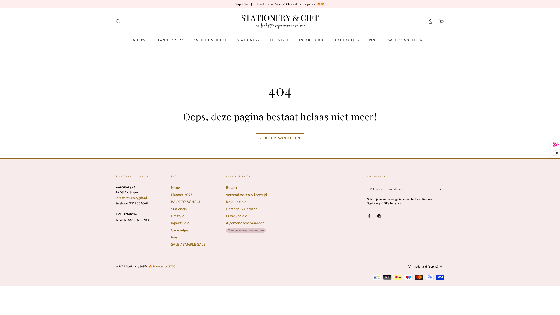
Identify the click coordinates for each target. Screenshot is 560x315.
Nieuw (176, 188)
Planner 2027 (181, 195)
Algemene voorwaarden (245, 223)
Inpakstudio (180, 223)
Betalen (232, 188)
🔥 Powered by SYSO (162, 266)
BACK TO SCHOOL (186, 202)
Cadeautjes (180, 230)
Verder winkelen (280, 138)
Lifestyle (177, 216)
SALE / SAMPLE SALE (188, 244)
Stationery (179, 209)
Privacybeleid (236, 216)
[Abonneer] (441, 189)
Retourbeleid (236, 202)
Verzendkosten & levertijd (246, 195)
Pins (174, 237)
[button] (118, 21)
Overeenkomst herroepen (246, 230)
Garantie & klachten (241, 209)
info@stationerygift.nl (131, 198)
